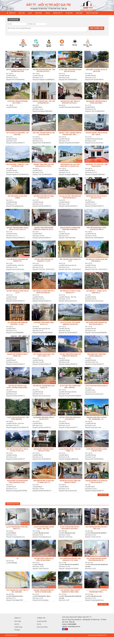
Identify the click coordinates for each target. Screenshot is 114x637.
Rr (17, 558)
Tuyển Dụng (18, 627)
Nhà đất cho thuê (44, 533)
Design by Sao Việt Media (95, 635)
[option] (24, 43)
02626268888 (71, 624)
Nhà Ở (14, 75)
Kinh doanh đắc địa (70, 107)
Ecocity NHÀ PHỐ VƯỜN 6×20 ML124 (96, 386)
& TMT (105, 635)
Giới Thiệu (17, 621)
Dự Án (93, 390)
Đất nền (41, 75)
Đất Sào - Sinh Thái (18, 265)
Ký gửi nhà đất (42, 621)
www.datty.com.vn (74, 626)
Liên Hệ (16, 624)
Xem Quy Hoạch (42, 627)
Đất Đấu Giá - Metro (44, 596)
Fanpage (17, 630)
